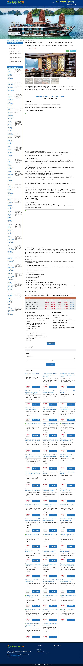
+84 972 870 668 (13, 654)
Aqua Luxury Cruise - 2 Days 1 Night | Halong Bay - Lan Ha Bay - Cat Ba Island (50, 380)
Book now (72, 300)
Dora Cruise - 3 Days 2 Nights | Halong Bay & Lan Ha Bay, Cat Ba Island (18, 284)
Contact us (72, 6)
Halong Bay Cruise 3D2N (54, 6)
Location (64, 6)
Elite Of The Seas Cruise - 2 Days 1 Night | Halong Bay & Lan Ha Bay (50, 413)
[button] (75, 65)
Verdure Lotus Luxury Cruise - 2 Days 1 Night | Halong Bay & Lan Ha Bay (33, 630)
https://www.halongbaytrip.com (17, 656)
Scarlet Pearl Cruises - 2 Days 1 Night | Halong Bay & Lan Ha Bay (50, 460)
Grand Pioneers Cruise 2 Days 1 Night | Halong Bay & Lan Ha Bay (33, 444)
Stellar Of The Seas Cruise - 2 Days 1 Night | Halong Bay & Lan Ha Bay (68, 413)
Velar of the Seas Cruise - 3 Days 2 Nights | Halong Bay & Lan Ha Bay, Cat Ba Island (18, 296)
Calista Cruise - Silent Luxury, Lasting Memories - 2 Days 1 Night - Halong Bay (33, 461)
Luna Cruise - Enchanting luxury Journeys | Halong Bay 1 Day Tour (18, 161)
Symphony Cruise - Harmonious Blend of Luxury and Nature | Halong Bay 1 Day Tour (18, 186)
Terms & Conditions (40, 651)
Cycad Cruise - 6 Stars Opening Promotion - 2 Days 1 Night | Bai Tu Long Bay (68, 380)
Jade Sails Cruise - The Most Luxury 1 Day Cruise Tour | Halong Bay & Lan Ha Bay (18, 85)
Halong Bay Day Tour (25, 6)
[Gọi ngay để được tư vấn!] (80, 656)
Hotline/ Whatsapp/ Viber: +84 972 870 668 (65, 1)
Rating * (28, 353)
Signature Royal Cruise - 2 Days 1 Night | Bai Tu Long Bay (67, 494)
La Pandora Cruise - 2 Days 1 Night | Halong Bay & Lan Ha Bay (50, 585)
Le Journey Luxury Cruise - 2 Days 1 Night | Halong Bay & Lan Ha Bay (33, 524)
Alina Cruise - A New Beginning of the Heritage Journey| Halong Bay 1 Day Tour (18, 96)
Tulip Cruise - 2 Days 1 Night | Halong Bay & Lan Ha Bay (18, 238)
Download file (73, 50)
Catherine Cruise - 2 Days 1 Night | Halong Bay (18, 258)
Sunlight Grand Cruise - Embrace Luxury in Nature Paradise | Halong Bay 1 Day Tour (18, 135)
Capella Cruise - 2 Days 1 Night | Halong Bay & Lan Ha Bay (68, 429)
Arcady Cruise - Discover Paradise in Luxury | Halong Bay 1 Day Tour (18, 226)
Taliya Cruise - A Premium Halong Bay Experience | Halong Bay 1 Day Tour (18, 123)
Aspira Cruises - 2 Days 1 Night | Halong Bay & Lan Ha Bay (68, 524)
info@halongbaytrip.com (71, 4)
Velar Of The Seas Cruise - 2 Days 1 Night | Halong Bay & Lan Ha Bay (50, 429)
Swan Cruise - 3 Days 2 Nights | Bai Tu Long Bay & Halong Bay (18, 309)
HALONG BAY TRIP (11, 650)
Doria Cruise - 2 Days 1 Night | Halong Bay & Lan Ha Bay (18, 266)
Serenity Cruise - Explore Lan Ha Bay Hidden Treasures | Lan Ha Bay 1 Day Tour (19, 213)
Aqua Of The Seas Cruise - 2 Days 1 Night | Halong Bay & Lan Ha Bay (50, 444)
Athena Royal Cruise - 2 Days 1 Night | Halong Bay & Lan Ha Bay (68, 569)
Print (68, 50)
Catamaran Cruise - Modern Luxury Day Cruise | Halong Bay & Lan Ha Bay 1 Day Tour (19, 110)
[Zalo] (80, 650)
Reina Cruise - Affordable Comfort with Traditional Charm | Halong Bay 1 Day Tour (18, 148)
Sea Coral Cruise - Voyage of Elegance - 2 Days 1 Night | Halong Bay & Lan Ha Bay (32, 478)
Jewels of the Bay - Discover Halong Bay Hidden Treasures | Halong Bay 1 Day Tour (18, 200)
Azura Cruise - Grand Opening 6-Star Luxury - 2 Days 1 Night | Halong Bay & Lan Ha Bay (33, 397)
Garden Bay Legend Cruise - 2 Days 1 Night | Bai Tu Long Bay (68, 539)
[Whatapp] (80, 653)
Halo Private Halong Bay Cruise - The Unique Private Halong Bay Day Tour (15, 47)
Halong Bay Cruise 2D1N (39, 6)
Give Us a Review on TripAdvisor (43, 652)
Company (15, 6)
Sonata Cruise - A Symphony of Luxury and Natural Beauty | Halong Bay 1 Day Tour (19, 173)
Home (9, 6)
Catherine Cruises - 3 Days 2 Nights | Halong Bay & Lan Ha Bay (19, 275)
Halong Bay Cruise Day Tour (15, 51)
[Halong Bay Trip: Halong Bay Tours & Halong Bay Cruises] (15, 2)
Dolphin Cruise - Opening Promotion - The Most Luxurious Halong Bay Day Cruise (18, 71)
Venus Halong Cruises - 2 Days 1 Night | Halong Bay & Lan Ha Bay (33, 494)
